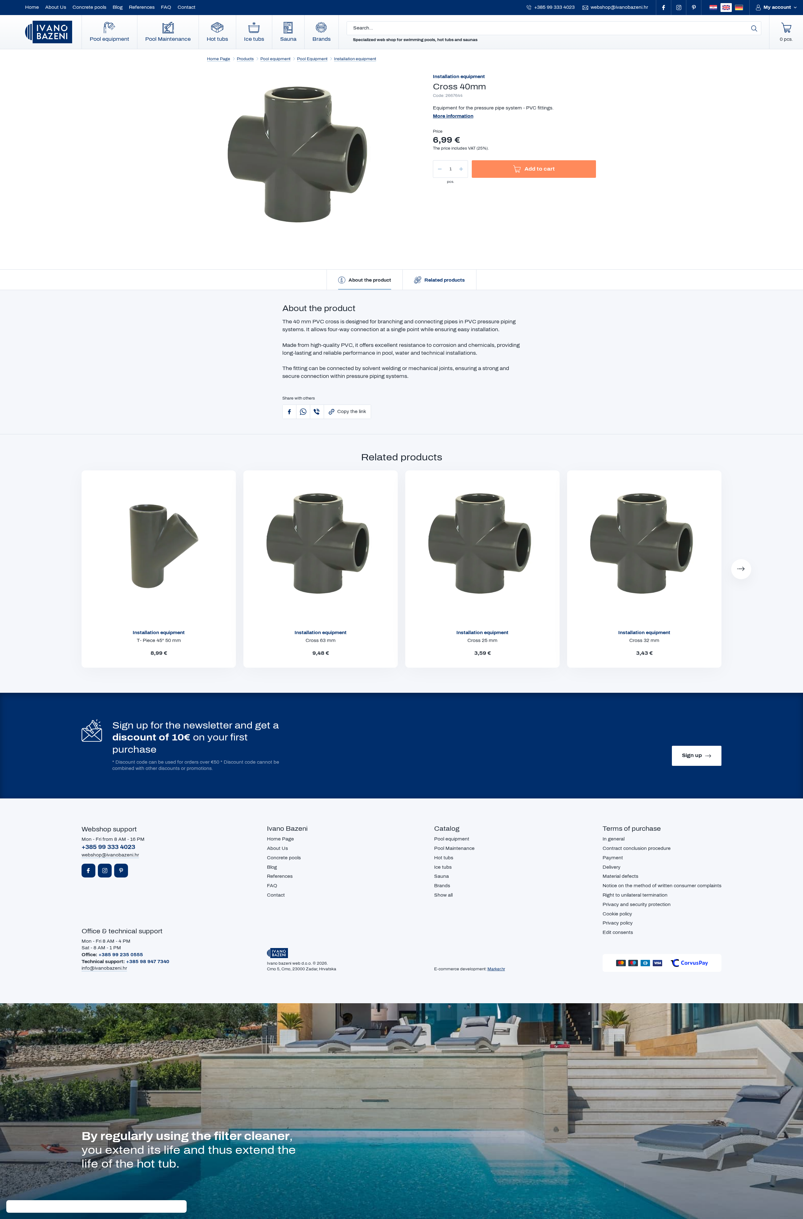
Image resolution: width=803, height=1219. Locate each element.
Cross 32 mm (644, 640)
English (726, 7)
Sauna (288, 39)
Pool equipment (109, 39)
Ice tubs (254, 39)
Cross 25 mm (482, 640)
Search (754, 28)
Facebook (663, 7)
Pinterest (693, 7)
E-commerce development (460, 969)
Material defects (620, 876)
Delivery (611, 867)
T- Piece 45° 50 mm (159, 640)
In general (614, 839)
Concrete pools (89, 7)
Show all (443, 895)
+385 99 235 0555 (120, 954)
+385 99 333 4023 (554, 7)
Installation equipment (355, 59)
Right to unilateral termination (635, 895)
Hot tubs (217, 39)
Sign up (692, 755)
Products (245, 59)
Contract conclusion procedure (637, 848)
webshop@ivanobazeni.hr (619, 7)
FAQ (166, 7)
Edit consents (618, 932)
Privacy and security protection (637, 904)
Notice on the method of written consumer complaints (662, 885)
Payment (613, 858)
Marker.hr (496, 969)
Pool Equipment (312, 59)
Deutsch (739, 7)
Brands (321, 39)
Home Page (218, 59)
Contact (186, 7)
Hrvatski (713, 7)
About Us (55, 7)
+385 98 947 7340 (147, 961)
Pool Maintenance (168, 39)
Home (32, 7)
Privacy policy (618, 923)
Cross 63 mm (321, 640)
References (142, 7)
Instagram (678, 7)
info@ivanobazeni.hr (104, 968)
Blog (118, 7)
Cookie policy (617, 914)
